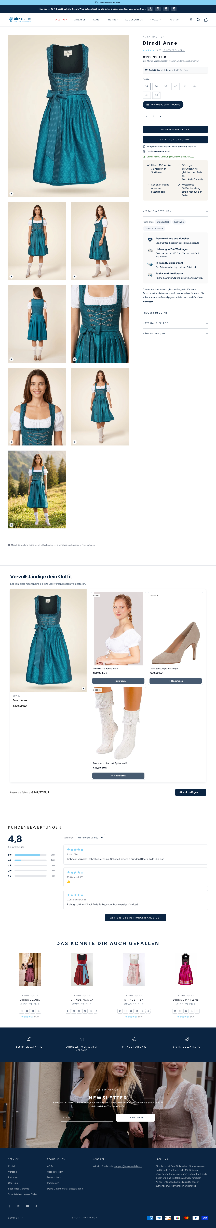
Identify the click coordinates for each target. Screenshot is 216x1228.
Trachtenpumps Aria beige (164, 668)
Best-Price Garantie (18, 1188)
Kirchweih (179, 222)
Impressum (53, 1183)
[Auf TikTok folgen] (36, 1206)
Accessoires (134, 20)
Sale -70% (61, 20)
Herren (113, 20)
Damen (96, 20)
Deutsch (175, 20)
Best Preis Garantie (192, 179)
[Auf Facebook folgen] (9, 1206)
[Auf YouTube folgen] (27, 1206)
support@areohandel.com (128, 1166)
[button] (164, 50)
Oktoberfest (163, 222)
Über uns (13, 1183)
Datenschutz (54, 1177)
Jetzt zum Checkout (175, 139)
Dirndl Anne (20, 700)
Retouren (13, 1177)
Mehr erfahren (88, 545)
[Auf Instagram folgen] (18, 1206)
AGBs (50, 1166)
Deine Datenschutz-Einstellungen (65, 1188)
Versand (12, 1171)
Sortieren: (68, 837)
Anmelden (135, 1117)
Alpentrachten (154, 37)
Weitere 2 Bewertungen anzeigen (135, 917)
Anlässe (80, 20)
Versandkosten (161, 61)
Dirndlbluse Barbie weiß (105, 668)
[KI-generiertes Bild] (11, 194)
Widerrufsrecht (55, 1171)
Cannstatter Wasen (154, 228)
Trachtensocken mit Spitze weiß (110, 763)
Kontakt (12, 1166)
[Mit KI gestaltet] (83, 688)
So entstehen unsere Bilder (22, 1194)
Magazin (155, 20)
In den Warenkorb (175, 129)
